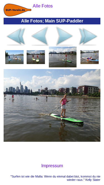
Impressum (52, 165)
